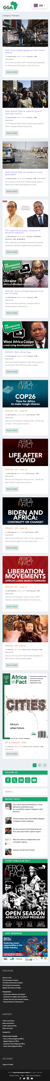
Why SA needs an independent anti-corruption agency (27, 840)
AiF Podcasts (31, 415)
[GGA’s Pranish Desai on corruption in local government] (25, 155)
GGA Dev (10, 649)
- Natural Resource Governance (13, 1002)
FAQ (22, 1075)
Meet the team (8, 1028)
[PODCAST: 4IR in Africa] (25, 628)
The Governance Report (10, 980)
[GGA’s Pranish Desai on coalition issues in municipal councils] (25, 94)
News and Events (8, 1023)
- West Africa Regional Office (12, 1046)
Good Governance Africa (21, 1072)
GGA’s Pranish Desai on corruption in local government (23, 173)
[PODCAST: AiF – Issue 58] (25, 511)
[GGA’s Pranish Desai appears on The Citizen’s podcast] (25, 33)
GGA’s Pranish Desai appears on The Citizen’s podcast (25, 51)
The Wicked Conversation (11, 985)
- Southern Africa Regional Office (14, 1044)
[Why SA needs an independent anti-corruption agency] (8, 841)
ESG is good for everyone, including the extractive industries (23, 232)
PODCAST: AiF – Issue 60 (16, 411)
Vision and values (8, 1021)
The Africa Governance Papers (13, 983)
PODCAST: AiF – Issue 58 (16, 528)
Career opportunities (10, 1026)
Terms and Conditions (33, 1075)
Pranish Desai (11, 56)
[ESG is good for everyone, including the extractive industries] (25, 213)
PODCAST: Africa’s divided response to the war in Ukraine (24, 292)
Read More (12, 72)
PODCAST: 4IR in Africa (15, 645)
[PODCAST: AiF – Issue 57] (25, 570)
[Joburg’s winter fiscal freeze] (8, 852)
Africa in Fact (26, 649)
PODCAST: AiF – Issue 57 (16, 587)
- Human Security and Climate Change (15, 999)
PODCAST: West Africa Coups (18, 352)
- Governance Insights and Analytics (15, 997)
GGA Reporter (12, 236)
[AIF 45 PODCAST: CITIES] (25, 706)
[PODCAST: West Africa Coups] (25, 335)
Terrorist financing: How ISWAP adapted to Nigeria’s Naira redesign (28, 820)
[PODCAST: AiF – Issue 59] (25, 452)
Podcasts (30, 56)
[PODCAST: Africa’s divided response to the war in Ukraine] (25, 274)
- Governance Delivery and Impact (14, 994)
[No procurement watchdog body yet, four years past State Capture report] (8, 831)
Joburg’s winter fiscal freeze (24, 850)
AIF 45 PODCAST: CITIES (16, 742)
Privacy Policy (14, 1075)
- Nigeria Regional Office (11, 1041)
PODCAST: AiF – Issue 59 (16, 469)
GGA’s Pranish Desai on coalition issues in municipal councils (23, 112)
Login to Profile (8, 1064)
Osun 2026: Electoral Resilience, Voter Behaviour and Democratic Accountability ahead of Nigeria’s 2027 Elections (28, 808)
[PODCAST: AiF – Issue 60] (25, 393)
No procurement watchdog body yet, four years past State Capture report (27, 830)
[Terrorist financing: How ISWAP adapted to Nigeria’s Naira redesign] (8, 820)
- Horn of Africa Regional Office (13, 1039)
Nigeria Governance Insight (12, 988)
